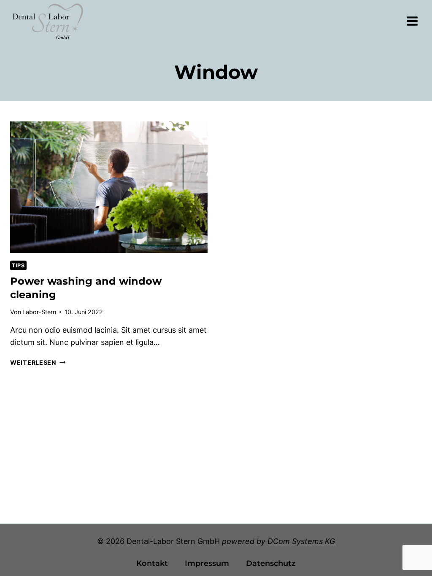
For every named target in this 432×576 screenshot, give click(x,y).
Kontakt (152, 563)
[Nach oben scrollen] (410, 548)
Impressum (207, 563)
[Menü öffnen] (412, 21)
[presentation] (109, 187)
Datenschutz (271, 563)
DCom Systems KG (301, 541)
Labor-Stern (39, 311)
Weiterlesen (38, 362)
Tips (18, 265)
